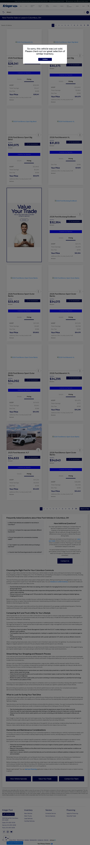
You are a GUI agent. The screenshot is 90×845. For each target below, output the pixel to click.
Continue (45, 59)
